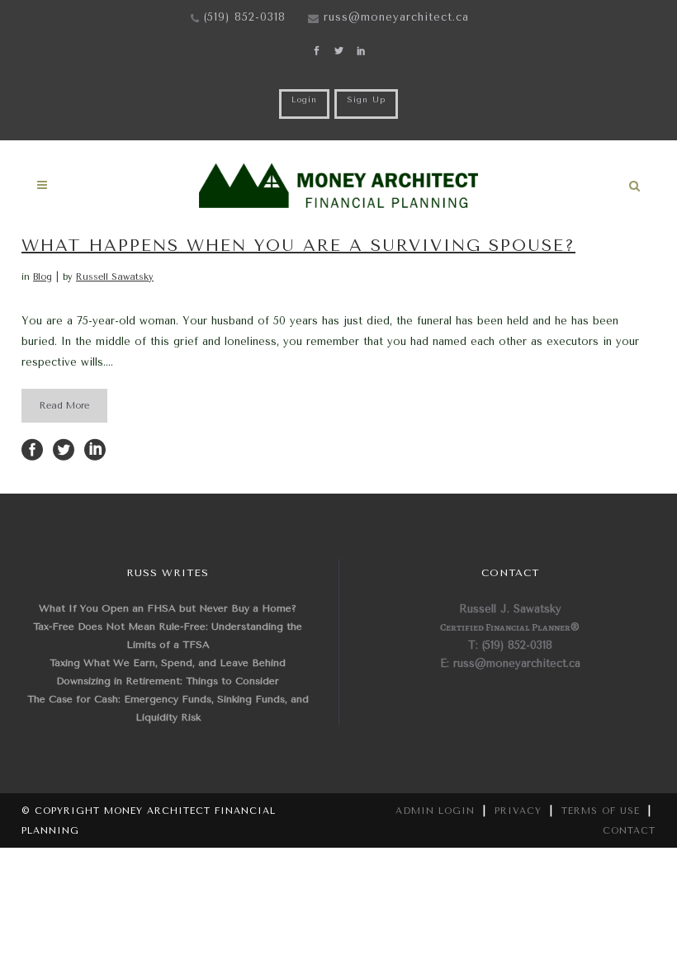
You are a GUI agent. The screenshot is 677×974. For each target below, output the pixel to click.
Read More (64, 405)
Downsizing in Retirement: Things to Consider (167, 681)
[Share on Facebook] (32, 448)
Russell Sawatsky (115, 277)
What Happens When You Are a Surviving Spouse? (298, 245)
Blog (42, 277)
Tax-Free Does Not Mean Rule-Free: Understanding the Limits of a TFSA (167, 635)
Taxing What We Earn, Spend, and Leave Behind (168, 663)
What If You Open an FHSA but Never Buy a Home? (167, 608)
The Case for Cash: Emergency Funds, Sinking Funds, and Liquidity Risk (168, 708)
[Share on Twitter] (63, 448)
